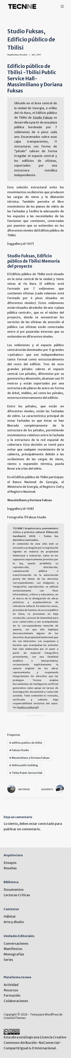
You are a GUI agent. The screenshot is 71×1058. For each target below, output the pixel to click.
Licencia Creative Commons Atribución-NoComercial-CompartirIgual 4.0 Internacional (35, 1042)
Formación (12, 995)
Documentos (14, 889)
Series (8, 960)
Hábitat (10, 916)
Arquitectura (13, 55)
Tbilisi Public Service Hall (25, 773)
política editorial (28, 707)
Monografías (14, 954)
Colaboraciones (16, 1001)
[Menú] (62, 6)
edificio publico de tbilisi (25, 742)
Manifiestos (13, 949)
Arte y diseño (14, 922)
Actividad (11, 985)
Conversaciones (16, 943)
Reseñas (23, 55)
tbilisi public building (23, 765)
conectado (46, 824)
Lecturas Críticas (17, 895)
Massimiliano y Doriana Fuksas (29, 757)
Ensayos (10, 863)
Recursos (11, 990)
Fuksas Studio (19, 750)
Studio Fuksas (43, 117)
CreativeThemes (15, 1018)
